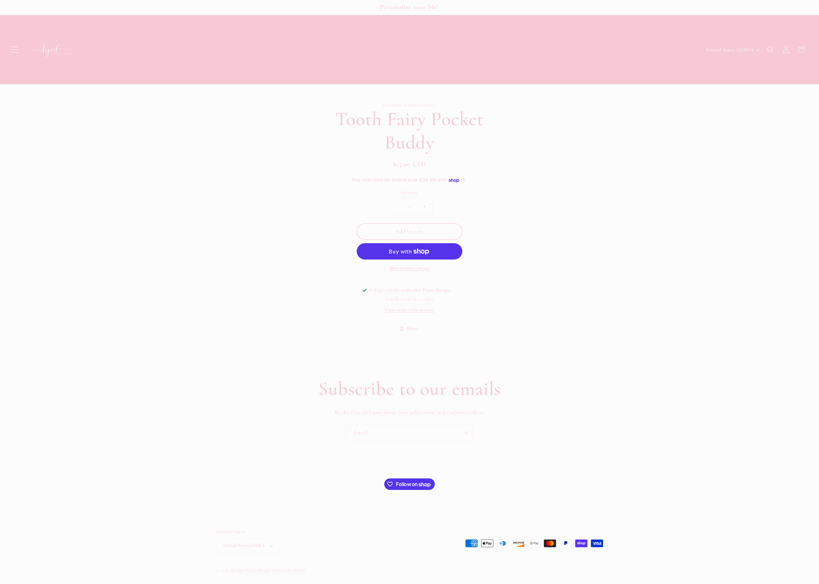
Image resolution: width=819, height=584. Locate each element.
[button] (14, 49)
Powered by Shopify (289, 570)
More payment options (409, 268)
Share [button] (412, 328)
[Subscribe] (465, 433)
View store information (409, 310)
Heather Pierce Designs (251, 570)
